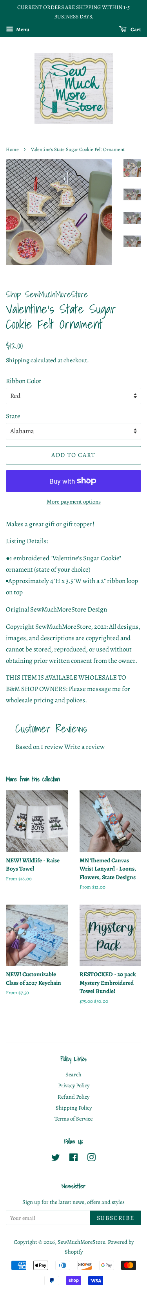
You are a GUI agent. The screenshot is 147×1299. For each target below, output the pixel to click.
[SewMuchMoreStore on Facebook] (73, 1159)
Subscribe (115, 1218)
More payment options (74, 502)
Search (73, 1074)
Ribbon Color (24, 380)
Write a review (84, 746)
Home (12, 149)
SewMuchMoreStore (81, 1242)
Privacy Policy (73, 1085)
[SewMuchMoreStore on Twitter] (55, 1159)
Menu (22, 29)
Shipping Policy (74, 1108)
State (13, 416)
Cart (135, 29)
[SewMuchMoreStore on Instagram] (91, 1159)
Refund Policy (73, 1097)
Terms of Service (73, 1119)
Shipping (17, 360)
